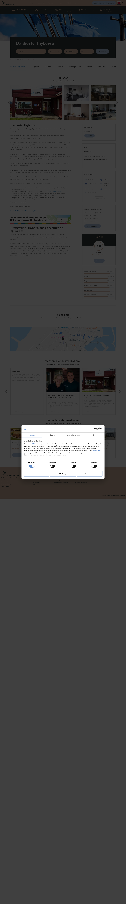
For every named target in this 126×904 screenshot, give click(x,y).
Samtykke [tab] (32, 435)
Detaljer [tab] (52, 435)
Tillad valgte (63, 474)
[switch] (52, 466)
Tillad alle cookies (89, 474)
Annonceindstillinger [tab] (73, 435)
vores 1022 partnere (34, 444)
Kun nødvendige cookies (36, 474)
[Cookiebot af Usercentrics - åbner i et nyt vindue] (94, 429)
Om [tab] (94, 435)
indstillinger (97, 450)
